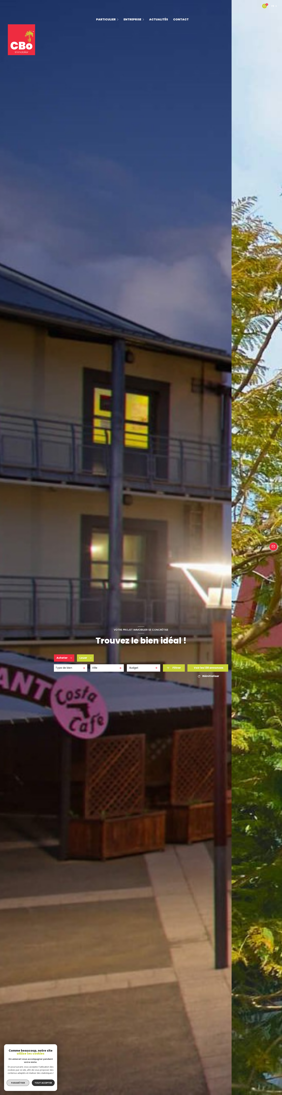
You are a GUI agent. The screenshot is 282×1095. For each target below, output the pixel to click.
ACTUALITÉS (158, 19)
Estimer (104, 658)
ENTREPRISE (132, 19)
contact (181, 19)
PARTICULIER (106, 19)
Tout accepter (43, 1082)
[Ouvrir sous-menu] (118, 19)
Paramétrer (18, 1082)
